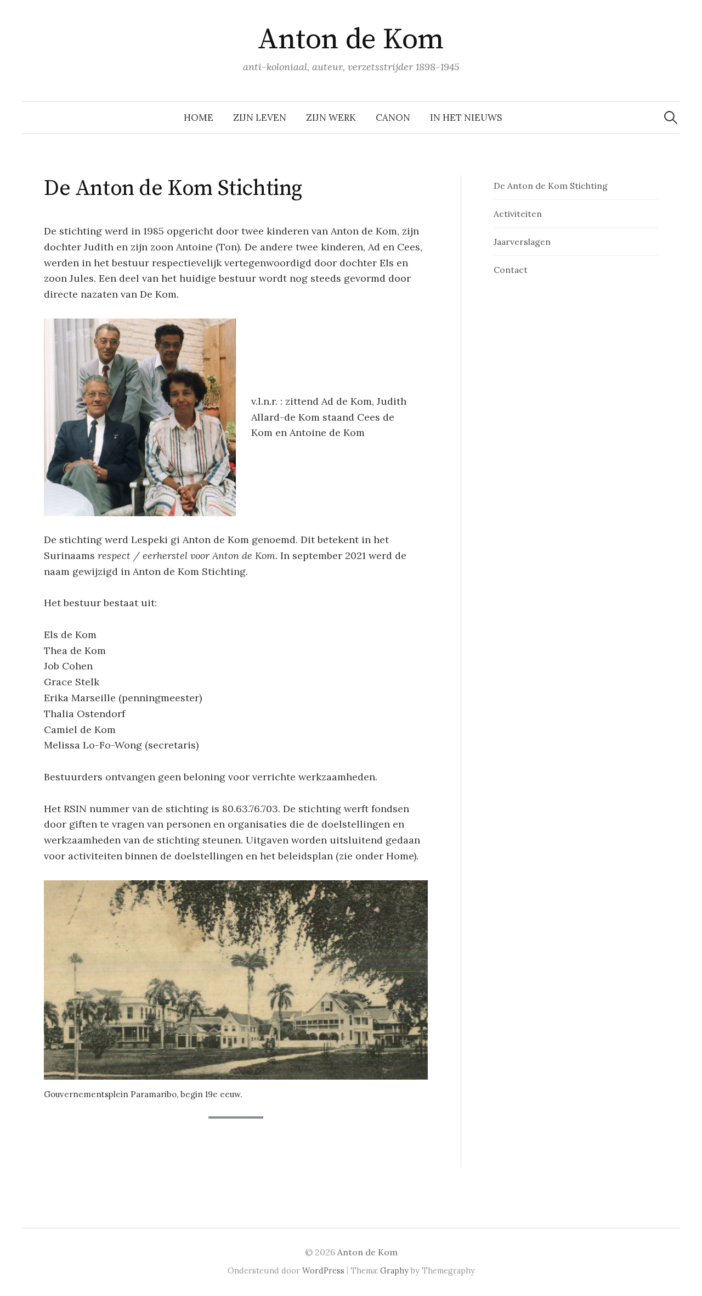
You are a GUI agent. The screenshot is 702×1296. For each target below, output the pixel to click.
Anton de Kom (351, 39)
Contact (511, 269)
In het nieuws (466, 117)
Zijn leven (259, 117)
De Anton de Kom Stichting (551, 185)
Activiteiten (518, 213)
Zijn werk (331, 117)
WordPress (323, 1270)
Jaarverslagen (522, 241)
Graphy (394, 1270)
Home (198, 117)
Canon (393, 117)
